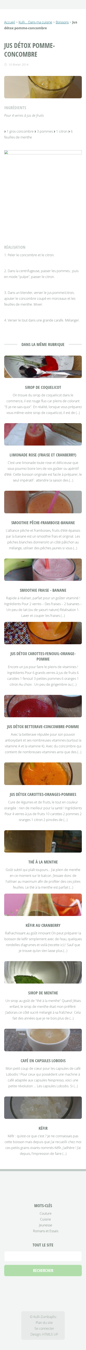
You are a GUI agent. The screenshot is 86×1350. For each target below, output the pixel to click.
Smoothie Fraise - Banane (43, 590)
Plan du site (44, 1322)
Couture (46, 1213)
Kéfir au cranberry (43, 925)
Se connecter (44, 1328)
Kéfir (43, 1128)
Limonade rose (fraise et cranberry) (43, 455)
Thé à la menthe (43, 862)
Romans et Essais (45, 1231)
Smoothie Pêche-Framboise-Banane (43, 522)
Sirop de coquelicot (43, 387)
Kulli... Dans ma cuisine (35, 22)
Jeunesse (45, 1225)
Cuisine (45, 1219)
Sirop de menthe (43, 993)
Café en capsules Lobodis (43, 1060)
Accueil (9, 22)
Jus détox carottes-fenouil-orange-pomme (43, 656)
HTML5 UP (50, 1334)
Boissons (62, 22)
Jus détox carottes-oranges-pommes (43, 794)
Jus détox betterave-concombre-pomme (43, 726)
